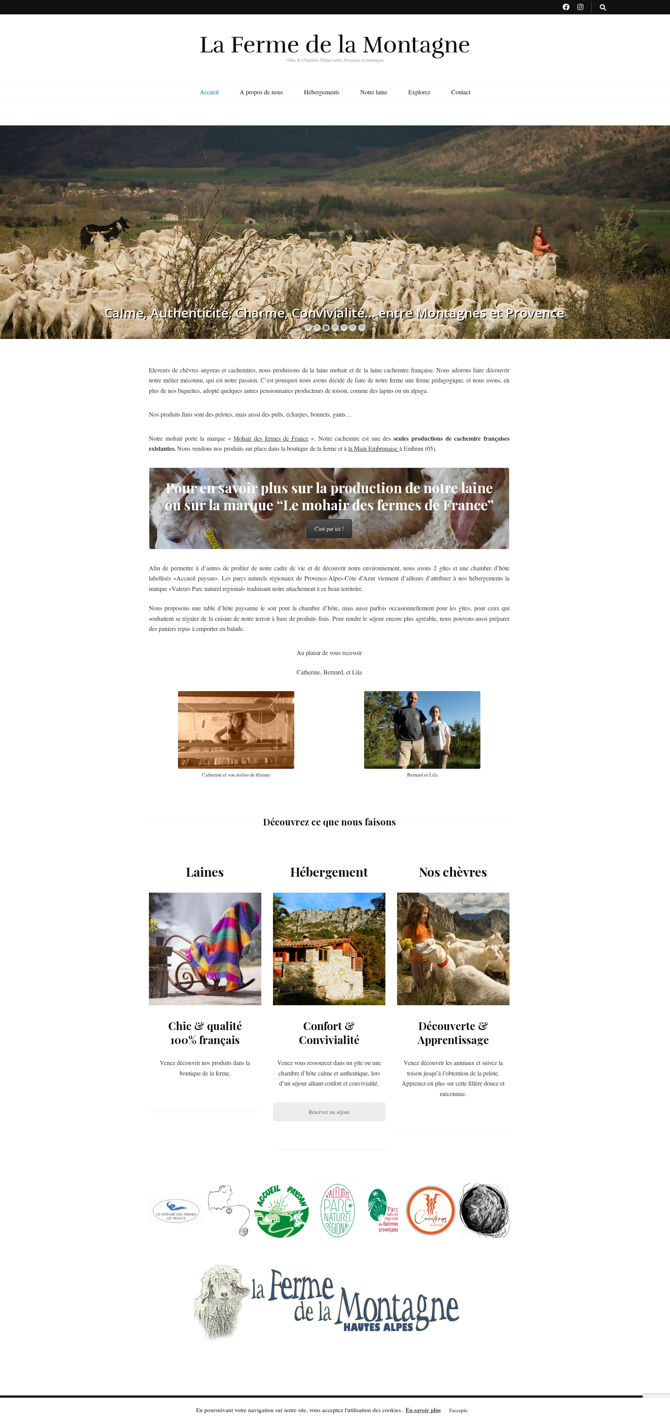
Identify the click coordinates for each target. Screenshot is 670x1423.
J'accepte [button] (458, 1410)
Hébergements (321, 92)
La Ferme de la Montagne (335, 44)
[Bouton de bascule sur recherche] (603, 7)
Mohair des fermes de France (270, 438)
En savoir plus (423, 1410)
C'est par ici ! (329, 528)
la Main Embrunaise (373, 448)
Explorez (419, 92)
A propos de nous (261, 92)
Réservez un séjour (329, 1111)
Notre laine (373, 92)
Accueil (209, 92)
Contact (460, 92)
